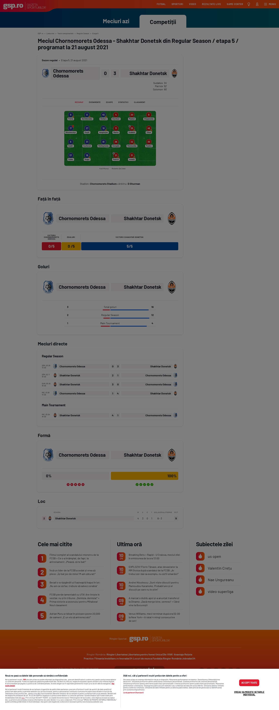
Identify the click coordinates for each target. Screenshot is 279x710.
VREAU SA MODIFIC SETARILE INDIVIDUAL (249, 693)
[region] (139, 689)
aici (23, 697)
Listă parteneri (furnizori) (133, 693)
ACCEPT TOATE (249, 682)
